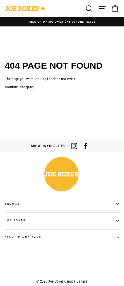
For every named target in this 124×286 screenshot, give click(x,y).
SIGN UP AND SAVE (23, 237)
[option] (62, 22)
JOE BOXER (15, 220)
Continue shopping (19, 87)
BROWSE (12, 203)
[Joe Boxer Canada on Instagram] (74, 146)
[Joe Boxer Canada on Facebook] (85, 146)
